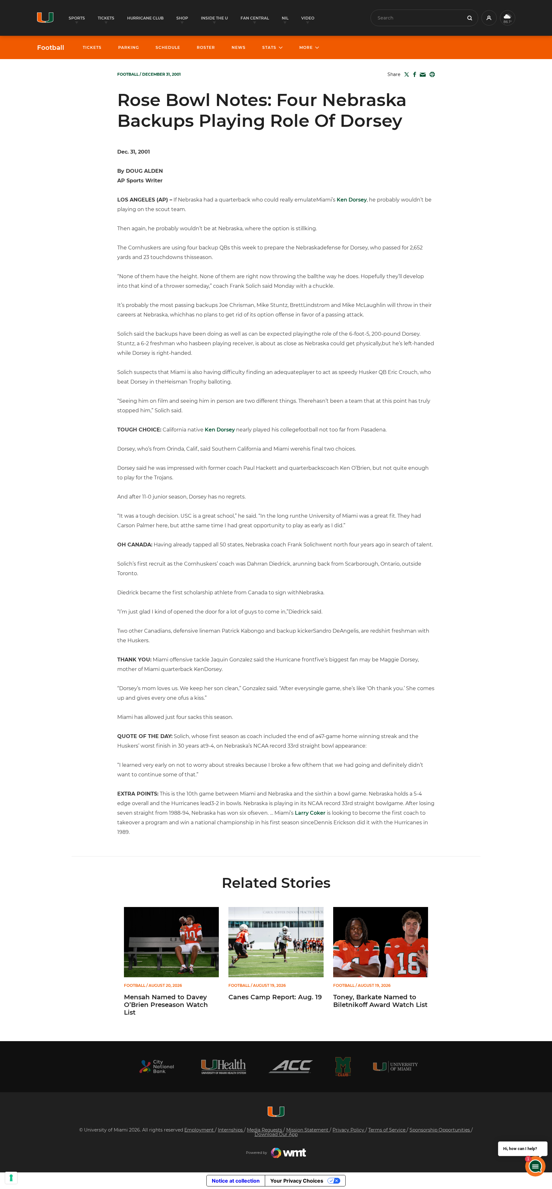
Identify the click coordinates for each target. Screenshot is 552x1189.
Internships (231, 1130)
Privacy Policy (349, 1130)
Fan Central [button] (255, 18)
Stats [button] (269, 47)
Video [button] (307, 18)
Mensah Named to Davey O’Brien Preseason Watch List (166, 1004)
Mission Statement (308, 1130)
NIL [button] (285, 18)
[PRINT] (431, 74)
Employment (199, 1130)
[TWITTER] (405, 74)
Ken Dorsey (352, 200)
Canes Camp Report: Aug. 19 (275, 997)
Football (50, 47)
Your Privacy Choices (296, 1181)
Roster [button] (206, 47)
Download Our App (276, 1134)
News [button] (239, 47)
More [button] (306, 47)
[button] (489, 18)
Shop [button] (182, 18)
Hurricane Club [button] (145, 18)
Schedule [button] (168, 47)
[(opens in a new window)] (156, 1066)
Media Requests (265, 1130)
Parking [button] (128, 47)
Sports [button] (77, 18)
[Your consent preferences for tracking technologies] (11, 1178)
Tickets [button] (106, 18)
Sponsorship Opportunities (440, 1130)
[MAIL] (421, 75)
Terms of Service (387, 1130)
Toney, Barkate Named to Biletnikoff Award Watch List (380, 1001)
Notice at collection (236, 1181)
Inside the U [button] (214, 18)
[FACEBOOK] (413, 74)
